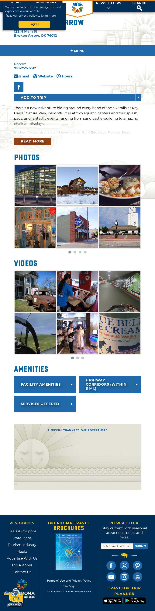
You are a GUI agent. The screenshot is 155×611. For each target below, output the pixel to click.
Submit (140, 546)
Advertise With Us (22, 558)
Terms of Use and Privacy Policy (69, 580)
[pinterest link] (137, 565)
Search (139, 3)
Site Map (69, 586)
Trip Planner (22, 565)
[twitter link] (124, 565)
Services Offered (40, 404)
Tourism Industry (22, 545)
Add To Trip (33, 98)
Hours (67, 76)
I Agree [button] (34, 24)
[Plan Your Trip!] (14, 597)
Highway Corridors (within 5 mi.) (106, 384)
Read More (32, 141)
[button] (139, 6)
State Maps (22, 538)
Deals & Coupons (22, 531)
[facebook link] (111, 565)
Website (45, 76)
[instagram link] (124, 577)
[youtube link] (111, 577)
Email (24, 76)
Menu (77, 50)
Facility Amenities (41, 384)
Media (22, 552)
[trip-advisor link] (137, 577)
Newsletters (108, 3)
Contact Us (22, 572)
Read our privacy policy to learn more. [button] (31, 15)
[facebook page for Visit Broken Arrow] (18, 87)
